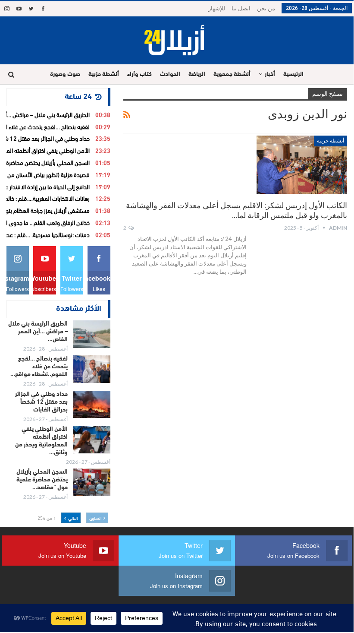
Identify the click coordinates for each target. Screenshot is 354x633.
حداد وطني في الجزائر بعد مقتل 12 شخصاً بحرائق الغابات (41, 402)
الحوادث (170, 74)
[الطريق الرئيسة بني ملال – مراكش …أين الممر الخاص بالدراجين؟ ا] (91, 334)
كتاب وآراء (139, 74)
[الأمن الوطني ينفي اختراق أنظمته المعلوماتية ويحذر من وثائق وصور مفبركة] (91, 439)
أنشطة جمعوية (232, 74)
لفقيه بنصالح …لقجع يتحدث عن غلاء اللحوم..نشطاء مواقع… (39, 367)
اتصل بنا (241, 8)
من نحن (266, 8)
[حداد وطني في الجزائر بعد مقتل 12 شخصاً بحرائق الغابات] (91, 404)
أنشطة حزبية (103, 74)
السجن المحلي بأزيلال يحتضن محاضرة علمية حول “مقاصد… (42, 480)
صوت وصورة (65, 74)
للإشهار (216, 8)
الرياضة (196, 74)
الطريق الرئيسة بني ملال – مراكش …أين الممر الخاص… (38, 332)
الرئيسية (293, 74)
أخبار (270, 74)
